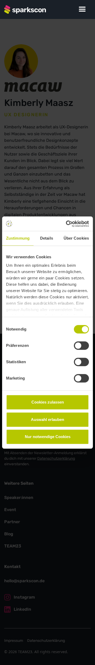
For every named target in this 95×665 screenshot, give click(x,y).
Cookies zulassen (47, 402)
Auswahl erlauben (47, 419)
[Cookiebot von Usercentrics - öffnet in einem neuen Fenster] (67, 223)
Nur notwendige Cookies (47, 436)
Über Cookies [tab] (76, 238)
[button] (82, 9)
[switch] (81, 345)
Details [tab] (46, 238)
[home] (25, 9)
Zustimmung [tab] (18, 238)
